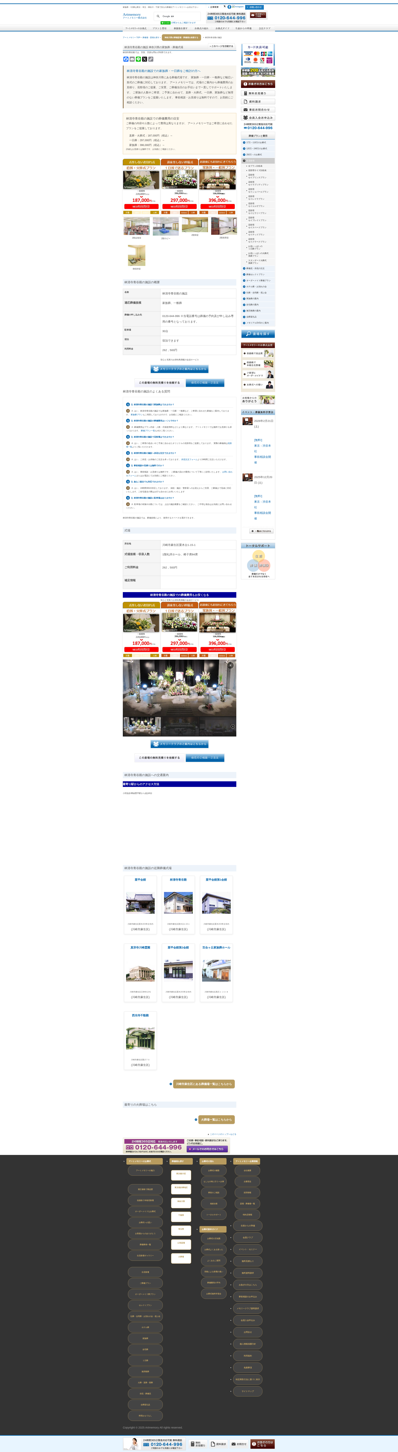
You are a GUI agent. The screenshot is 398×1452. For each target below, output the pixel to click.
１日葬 (145, 1360)
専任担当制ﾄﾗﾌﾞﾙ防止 (135, 1179)
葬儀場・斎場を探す (151, 37)
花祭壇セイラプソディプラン (258, 183)
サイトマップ (248, 1391)
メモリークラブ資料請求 (248, 1308)
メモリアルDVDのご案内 (257, 323)
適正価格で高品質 (145, 1189)
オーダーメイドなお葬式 (145, 1211)
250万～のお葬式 (254, 154)
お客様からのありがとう (145, 1233)
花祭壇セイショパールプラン (258, 190)
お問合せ (248, 1332)
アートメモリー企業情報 (247, 1161)
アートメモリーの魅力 (145, 1170)
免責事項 (248, 1367)
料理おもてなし (145, 1416)
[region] (179, 698)
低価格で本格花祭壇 (145, 1200)
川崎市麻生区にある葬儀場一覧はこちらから (204, 1084)
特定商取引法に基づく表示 (248, 1379)
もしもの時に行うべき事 (214, 1181)
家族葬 (145, 1338)
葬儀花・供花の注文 (255, 268)
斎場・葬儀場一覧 (247, 1204)
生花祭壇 (250, 161)
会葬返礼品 (251, 317)
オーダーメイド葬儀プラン (258, 280)
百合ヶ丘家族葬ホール (216, 947)
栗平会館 (140, 879)
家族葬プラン (137, 414)
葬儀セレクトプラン (255, 274)
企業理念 (247, 1181)
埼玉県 (181, 1229)
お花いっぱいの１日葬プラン (255, 247)
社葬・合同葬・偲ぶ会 (256, 292)
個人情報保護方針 (248, 1344)
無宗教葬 (145, 1371)
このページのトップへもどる (223, 1134)
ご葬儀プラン (145, 1283)
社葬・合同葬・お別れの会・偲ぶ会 (145, 1316)
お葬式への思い (145, 1222)
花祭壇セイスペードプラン (257, 226)
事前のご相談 (213, 1193)
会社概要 (247, 1170)
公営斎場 (181, 1243)
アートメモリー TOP (131, 37)
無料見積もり (248, 1261)
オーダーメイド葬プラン (145, 1294)
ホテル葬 (145, 1327)
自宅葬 (145, 1349)
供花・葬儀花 (145, 1394)
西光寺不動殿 (140, 1015)
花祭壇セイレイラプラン (256, 197)
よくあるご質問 (213, 1261)
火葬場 (181, 1257)
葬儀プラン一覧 (148, 430)
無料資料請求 (248, 1273)
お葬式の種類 (213, 1170)
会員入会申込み (248, 1320)
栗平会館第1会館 (216, 879)
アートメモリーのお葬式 (140, 1161)
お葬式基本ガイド (210, 1229)
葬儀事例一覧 (145, 1244)
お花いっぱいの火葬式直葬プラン (258, 254)
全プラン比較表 (255, 166)
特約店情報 (247, 1215)
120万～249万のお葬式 (256, 148)
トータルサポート (213, 1215)
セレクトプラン (145, 1305)
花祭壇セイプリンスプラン (257, 176)
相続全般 (214, 1204)
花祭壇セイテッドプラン (256, 233)
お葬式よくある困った (213, 1249)
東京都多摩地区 (181, 1187)
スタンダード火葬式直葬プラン (257, 261)
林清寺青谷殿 (178, 879)
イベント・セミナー (248, 1249)
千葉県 (181, 1215)
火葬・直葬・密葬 (145, 1383)
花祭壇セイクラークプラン (257, 240)
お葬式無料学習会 (213, 1294)
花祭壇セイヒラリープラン (257, 211)
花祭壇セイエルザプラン (256, 204)
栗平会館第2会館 (178, 947)
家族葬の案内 (252, 298)
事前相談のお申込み (248, 1296)
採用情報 (247, 1193)
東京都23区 (181, 1174)
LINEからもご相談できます (183, 22)
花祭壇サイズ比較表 (257, 170)
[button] (230, 665)
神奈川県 (181, 1201)
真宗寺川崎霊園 (140, 947)
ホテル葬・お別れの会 (256, 286)
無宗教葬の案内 (253, 311)
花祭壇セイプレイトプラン (257, 218)
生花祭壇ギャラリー (145, 1256)
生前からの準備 (248, 1225)
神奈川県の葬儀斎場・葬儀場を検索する (181, 37)
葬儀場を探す (178, 1161)
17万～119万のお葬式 (256, 142)
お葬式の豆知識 (213, 1238)
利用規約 (248, 1356)
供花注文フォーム (189, 459)
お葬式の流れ (208, 1161)
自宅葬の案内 (252, 304)
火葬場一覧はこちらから (216, 1119)
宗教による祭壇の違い (213, 1272)
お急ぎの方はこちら (248, 1285)
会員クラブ (248, 1237)
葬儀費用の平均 (213, 1283)
